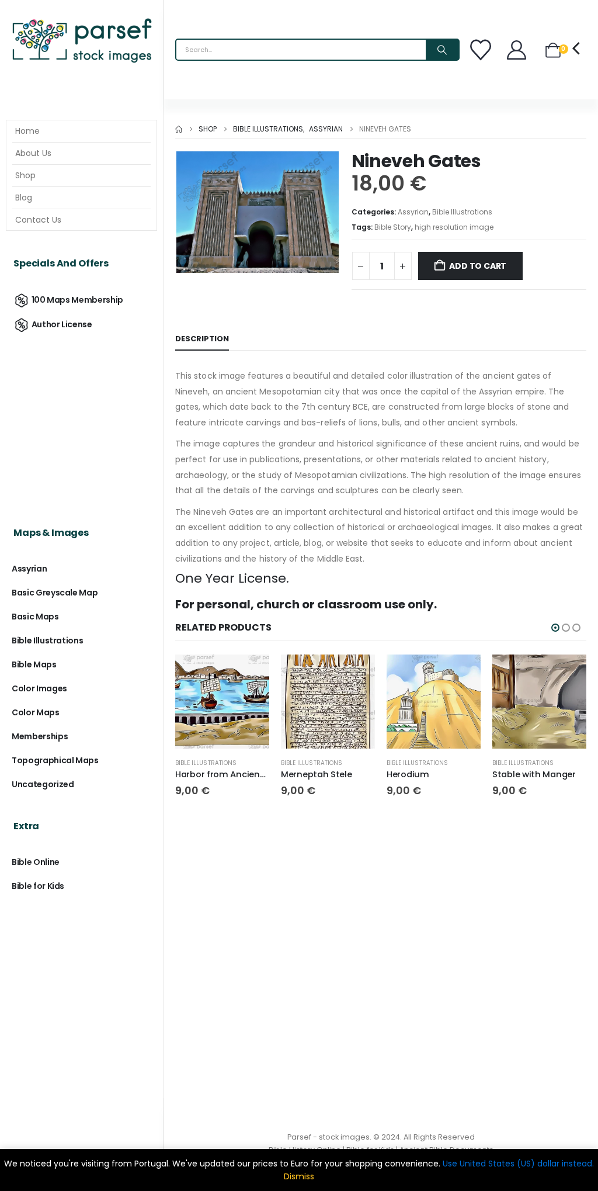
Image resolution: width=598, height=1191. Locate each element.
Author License (62, 324)
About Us (33, 153)
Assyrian (413, 212)
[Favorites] (482, 49)
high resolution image (454, 227)
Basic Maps (35, 616)
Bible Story (392, 227)
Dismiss (299, 1176)
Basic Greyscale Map (55, 592)
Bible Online (36, 862)
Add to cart (477, 266)
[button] (555, 628)
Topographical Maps (55, 760)
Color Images (39, 688)
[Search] (442, 50)
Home (27, 131)
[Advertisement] (81, 419)
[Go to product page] (222, 702)
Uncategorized (43, 784)
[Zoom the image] (81, 20)
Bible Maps (34, 664)
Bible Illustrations (462, 212)
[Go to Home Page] (178, 129)
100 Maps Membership (77, 300)
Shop (25, 175)
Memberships (40, 736)
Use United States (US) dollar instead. (518, 1163)
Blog (23, 197)
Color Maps (36, 712)
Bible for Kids (38, 886)
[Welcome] (517, 50)
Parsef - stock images (328, 1137)
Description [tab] (202, 338)
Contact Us (38, 220)
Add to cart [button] (249, 673)
